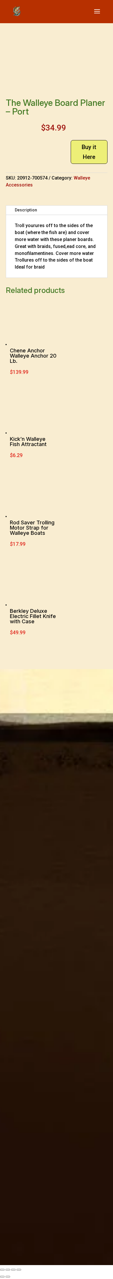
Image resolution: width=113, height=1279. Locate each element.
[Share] (13, 1270)
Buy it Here (89, 152)
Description (26, 210)
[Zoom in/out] (2, 1270)
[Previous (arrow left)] (2, 1277)
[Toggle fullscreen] (8, 1270)
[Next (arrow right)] (8, 1277)
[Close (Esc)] (19, 1270)
